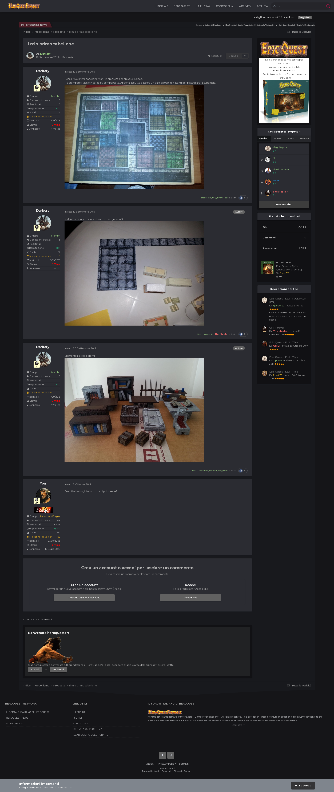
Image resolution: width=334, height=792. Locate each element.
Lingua (150, 764)
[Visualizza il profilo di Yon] (43, 496)
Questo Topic (313, 6)
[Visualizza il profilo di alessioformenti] (268, 171)
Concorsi (223, 6)
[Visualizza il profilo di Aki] (268, 160)
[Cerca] (328, 6)
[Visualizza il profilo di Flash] (268, 182)
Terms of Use (65, 787)
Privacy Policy (167, 764)
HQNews (162, 6)
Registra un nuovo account (84, 597)
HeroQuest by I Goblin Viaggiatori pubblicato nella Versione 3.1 (220, 25)
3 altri (233, 334)
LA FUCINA (79, 712)
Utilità (262, 6)
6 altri (233, 470)
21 (59, 108)
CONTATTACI (80, 723)
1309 (58, 528)
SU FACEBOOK (14, 723)
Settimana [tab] (265, 138)
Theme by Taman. (182, 771)
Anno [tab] (291, 138)
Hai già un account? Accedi (272, 17)
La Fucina (203, 6)
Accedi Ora (190, 597)
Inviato (294, 305)
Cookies (184, 764)
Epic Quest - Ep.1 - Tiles (283, 342)
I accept (304, 785)
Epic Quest (182, 6)
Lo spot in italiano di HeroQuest (178, 25)
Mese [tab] (277, 138)
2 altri (233, 197)
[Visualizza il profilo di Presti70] (265, 373)
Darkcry (42, 71)
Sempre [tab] (304, 138)
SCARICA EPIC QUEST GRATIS (90, 735)
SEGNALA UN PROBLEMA (87, 729)
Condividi (216, 55)
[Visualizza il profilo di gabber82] (265, 300)
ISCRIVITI (78, 718)
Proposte (68, 57)
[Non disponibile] (134, 136)
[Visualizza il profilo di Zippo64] (265, 359)
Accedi (35, 669)
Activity (245, 6)
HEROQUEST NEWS (17, 718)
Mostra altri (284, 204)
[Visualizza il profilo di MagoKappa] (268, 148)
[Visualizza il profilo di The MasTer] (268, 193)
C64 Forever (276, 327)
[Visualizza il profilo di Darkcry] (30, 56)
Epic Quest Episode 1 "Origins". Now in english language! (271, 25)
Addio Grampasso (305, 25)
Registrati (305, 17)
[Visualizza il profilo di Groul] (265, 344)
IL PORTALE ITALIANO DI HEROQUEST (27, 712)
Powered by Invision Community (157, 771)
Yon (43, 483)
